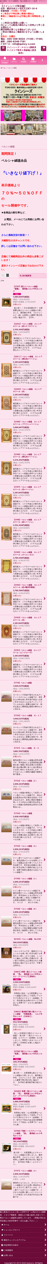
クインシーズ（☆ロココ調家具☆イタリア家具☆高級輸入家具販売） (21, 50)
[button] (3, 48)
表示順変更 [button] (26, 275)
